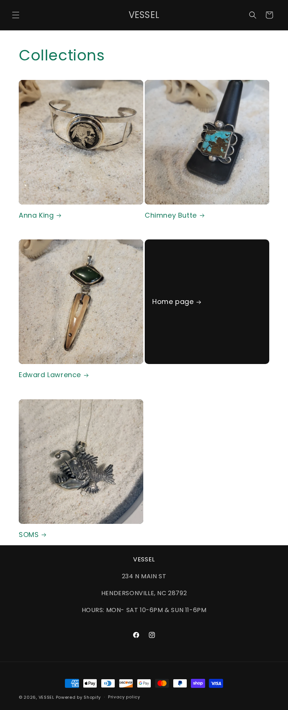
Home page (173, 302)
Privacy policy (124, 697)
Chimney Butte (171, 215)
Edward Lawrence (50, 374)
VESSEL (46, 697)
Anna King (36, 215)
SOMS (29, 534)
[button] (16, 15)
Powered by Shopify (78, 697)
